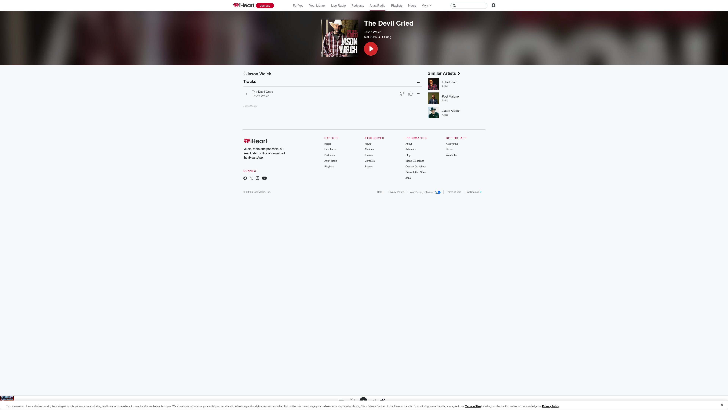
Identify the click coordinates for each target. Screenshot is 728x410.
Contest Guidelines (416, 166)
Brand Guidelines (415, 160)
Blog (408, 155)
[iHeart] (243, 5)
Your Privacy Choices (421, 192)
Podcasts (357, 5)
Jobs (408, 178)
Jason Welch (372, 32)
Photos (369, 166)
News (412, 5)
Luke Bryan (449, 82)
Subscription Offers (416, 172)
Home (449, 149)
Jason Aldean (451, 110)
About (409, 143)
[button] (371, 49)
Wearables (451, 155)
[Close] (722, 405)
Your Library (317, 5)
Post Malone (450, 96)
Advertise (411, 149)
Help (379, 192)
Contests (370, 160)
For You (298, 5)
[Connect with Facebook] (245, 178)
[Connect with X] (251, 178)
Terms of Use (453, 192)
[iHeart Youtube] (264, 178)
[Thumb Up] (410, 93)
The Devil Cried (262, 91)
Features (370, 149)
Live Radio (338, 5)
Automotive (452, 143)
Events (369, 155)
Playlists (396, 5)
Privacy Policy (396, 192)
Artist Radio (377, 5)
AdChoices (473, 192)
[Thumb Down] (402, 93)
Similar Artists (442, 73)
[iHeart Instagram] (257, 178)
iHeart (327, 143)
